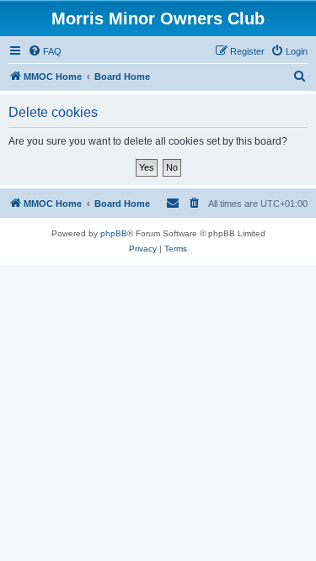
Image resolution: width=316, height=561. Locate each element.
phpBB (113, 233)
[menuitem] (45, 51)
